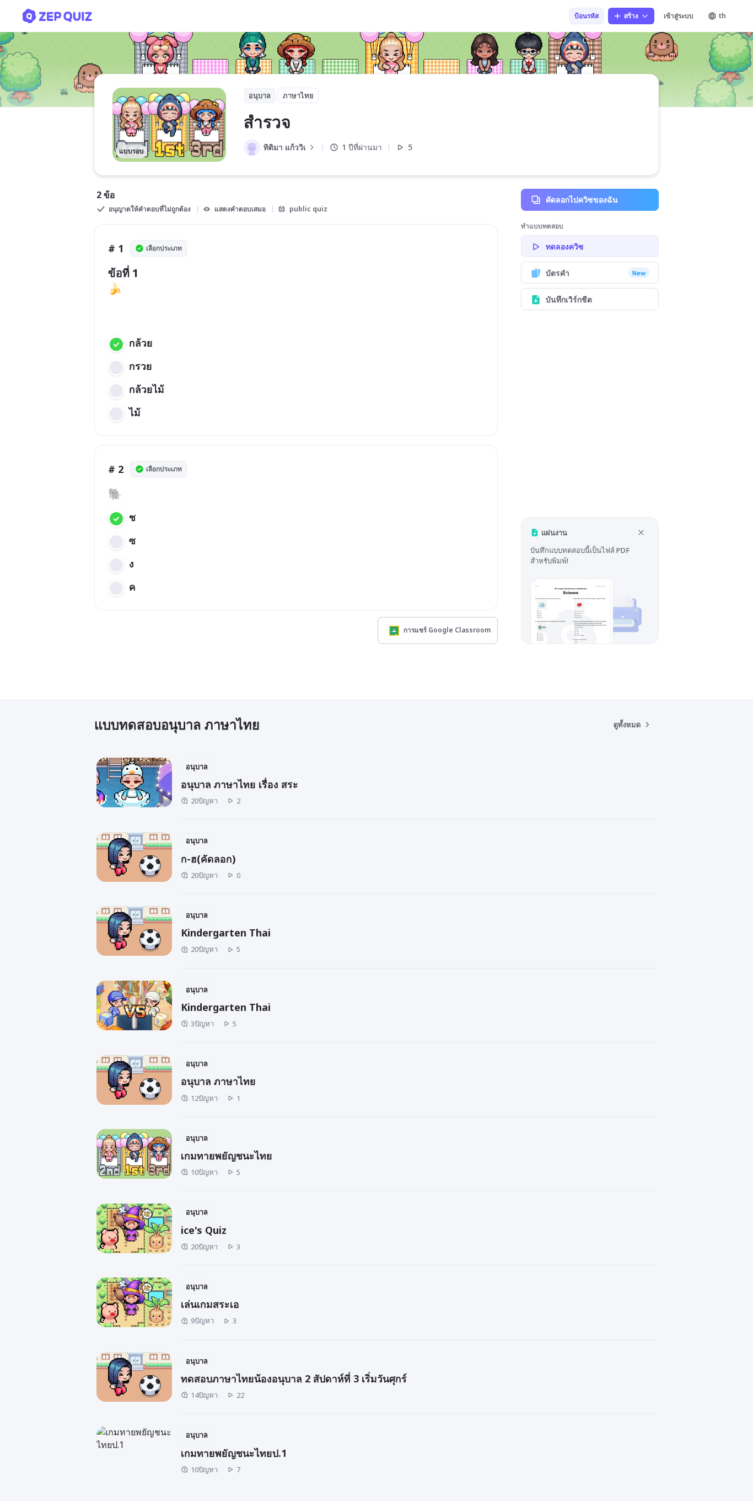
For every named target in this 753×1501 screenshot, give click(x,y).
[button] (590, 580)
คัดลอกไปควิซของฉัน (582, 199)
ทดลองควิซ (565, 246)
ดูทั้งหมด (627, 725)
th (722, 15)
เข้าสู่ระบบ (678, 15)
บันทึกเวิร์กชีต (569, 299)
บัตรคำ (596, 273)
